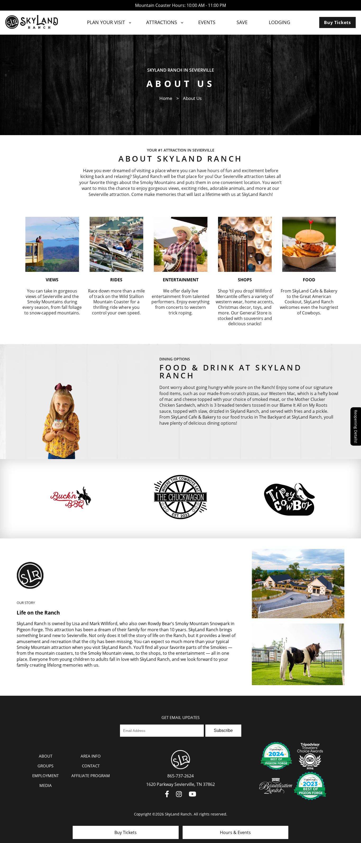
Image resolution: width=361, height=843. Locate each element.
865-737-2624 (180, 776)
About (45, 756)
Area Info (91, 756)
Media (45, 785)
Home (165, 98)
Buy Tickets (337, 22)
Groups (45, 765)
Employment (45, 775)
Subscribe (223, 730)
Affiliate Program (90, 775)
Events (206, 22)
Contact (91, 765)
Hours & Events (235, 832)
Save (242, 22)
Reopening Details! (355, 426)
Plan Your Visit (106, 22)
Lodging (279, 22)
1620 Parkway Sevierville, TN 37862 (180, 784)
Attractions (161, 22)
